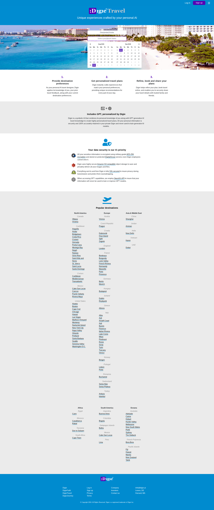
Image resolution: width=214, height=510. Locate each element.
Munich (102, 284)
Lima (101, 442)
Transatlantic (77, 281)
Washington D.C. (79, 347)
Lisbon (101, 367)
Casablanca (77, 421)
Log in (187, 3)
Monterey (76, 322)
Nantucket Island (78, 325)
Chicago (75, 312)
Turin (101, 347)
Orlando (75, 333)
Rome (101, 342)
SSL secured (114, 171)
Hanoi (128, 240)
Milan (101, 337)
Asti (100, 318)
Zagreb (102, 241)
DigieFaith (67, 490)
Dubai (128, 248)
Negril (74, 250)
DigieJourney (68, 496)
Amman (129, 226)
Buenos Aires (104, 414)
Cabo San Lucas (78, 289)
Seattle (75, 341)
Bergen (102, 360)
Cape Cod (76, 309)
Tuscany (102, 350)
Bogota (102, 421)
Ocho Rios (76, 256)
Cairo (74, 414)
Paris (101, 272)
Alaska (75, 304)
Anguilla (75, 229)
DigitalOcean (110, 157)
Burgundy (103, 258)
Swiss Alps (103, 384)
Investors (114, 490)
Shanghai (129, 219)
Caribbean (76, 276)
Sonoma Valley (78, 344)
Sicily (101, 345)
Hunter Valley (131, 422)
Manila (128, 455)
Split (101, 239)
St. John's (76, 264)
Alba (101, 315)
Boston (75, 306)
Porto (101, 370)
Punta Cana (77, 245)
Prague (102, 226)
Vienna (102, 219)
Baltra (101, 428)
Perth (128, 430)
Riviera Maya (77, 297)
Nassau (75, 253)
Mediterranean (78, 279)
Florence (102, 329)
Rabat (74, 424)
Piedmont (103, 339)
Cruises (75, 240)
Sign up (199, 3)
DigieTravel (67, 493)
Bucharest (103, 377)
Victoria (75, 222)
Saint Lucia (76, 266)
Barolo (101, 326)
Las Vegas (76, 317)
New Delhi (130, 233)
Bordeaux (103, 256)
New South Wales (133, 427)
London (102, 248)
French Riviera (105, 264)
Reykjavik (103, 301)
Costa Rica (76, 237)
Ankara (102, 394)
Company (115, 488)
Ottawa (75, 219)
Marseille (102, 269)
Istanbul (102, 396)
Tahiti (128, 460)
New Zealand (131, 457)
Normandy (103, 266)
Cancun (75, 291)
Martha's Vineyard (79, 320)
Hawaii (75, 314)
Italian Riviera (104, 331)
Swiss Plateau (104, 387)
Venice (101, 353)
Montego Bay (77, 248)
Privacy (90, 493)
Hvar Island (103, 236)
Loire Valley (103, 261)
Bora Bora (130, 442)
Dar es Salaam (78, 431)
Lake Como (103, 334)
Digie (65, 488)
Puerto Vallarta (78, 294)
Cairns (128, 416)
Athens (102, 308)
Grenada (75, 242)
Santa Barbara (78, 338)
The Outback (131, 435)
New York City (77, 328)
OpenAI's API (119, 178)
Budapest (103, 291)
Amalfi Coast (104, 321)
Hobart (128, 419)
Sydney (129, 432)
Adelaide (129, 414)
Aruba (74, 231)
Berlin (101, 281)
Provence (103, 274)
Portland (75, 336)
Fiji (127, 449)
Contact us (115, 493)
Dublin (101, 298)
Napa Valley (77, 330)
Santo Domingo (78, 269)
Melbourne (130, 424)
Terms (89, 496)
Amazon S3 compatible (106, 164)
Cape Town (76, 438)
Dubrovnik (103, 233)
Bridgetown (76, 234)
